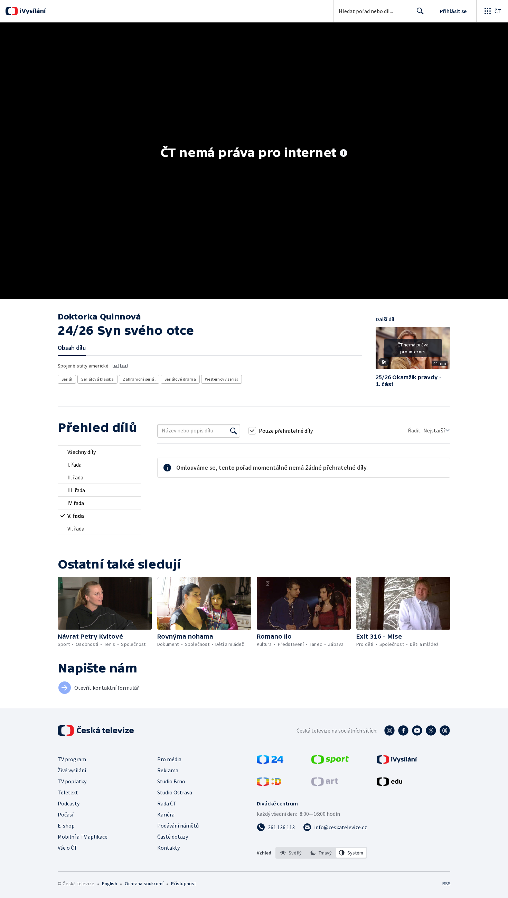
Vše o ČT (67, 847)
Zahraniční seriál (139, 379)
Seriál (67, 379)
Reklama (167, 770)
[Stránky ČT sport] (330, 761)
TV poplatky (72, 781)
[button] (413, 350)
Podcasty (68, 803)
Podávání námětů (178, 825)
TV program (72, 759)
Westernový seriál (221, 379)
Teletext (68, 792)
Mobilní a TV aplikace (82, 836)
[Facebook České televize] (403, 730)
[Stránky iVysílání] (397, 761)
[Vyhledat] (233, 431)
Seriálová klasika (97, 379)
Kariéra (166, 814)
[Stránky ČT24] (270, 761)
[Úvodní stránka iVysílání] (32, 11)
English (109, 883)
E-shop (66, 825)
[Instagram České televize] (389, 730)
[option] (291, 853)
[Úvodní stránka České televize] (96, 730)
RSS (446, 883)
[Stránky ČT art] (324, 783)
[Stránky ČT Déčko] (269, 783)
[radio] (99, 452)
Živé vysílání (72, 770)
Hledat (420, 11)
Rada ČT (167, 803)
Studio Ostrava (174, 792)
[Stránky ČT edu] (389, 783)
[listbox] (321, 853)
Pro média (169, 759)
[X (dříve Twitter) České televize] (430, 730)
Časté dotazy (172, 836)
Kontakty (168, 847)
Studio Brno (171, 781)
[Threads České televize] (444, 730)
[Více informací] (343, 153)
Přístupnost (183, 883)
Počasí (65, 814)
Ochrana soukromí (144, 883)
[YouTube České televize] (417, 730)
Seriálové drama (180, 379)
